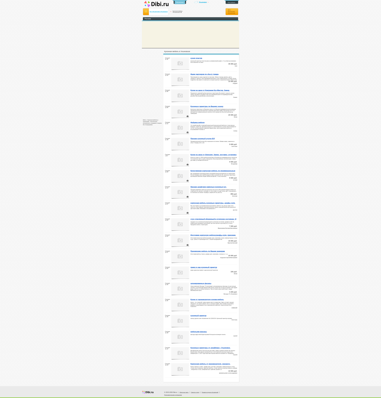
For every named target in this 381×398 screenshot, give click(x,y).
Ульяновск (203, 2)
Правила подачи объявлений (210, 392)
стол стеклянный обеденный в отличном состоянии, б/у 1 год (213, 219)
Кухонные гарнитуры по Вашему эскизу (206, 106)
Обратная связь (184, 392)
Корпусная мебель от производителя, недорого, (210, 364)
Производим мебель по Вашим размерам (207, 251)
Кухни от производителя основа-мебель (207, 299)
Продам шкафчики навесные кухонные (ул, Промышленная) (208, 187)
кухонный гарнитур (198, 316)
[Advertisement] (153, 87)
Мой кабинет (231, 2)
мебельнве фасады (198, 332)
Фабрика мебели (197, 122)
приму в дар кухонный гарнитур (203, 267)
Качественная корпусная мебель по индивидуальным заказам (212, 171)
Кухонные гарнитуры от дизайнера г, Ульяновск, (210, 348)
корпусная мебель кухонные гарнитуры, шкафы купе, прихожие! (212, 203)
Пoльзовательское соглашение (173, 395)
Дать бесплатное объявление (231, 11)
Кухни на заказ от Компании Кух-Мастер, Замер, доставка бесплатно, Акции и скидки (210, 90)
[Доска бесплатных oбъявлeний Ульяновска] (156, 4)
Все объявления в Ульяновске (159, 11)
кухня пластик (196, 58)
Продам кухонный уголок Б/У (202, 139)
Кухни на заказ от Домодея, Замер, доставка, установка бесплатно (213, 155)
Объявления (180, 2)
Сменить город (195, 392)
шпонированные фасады (200, 283)
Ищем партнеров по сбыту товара (204, 74)
